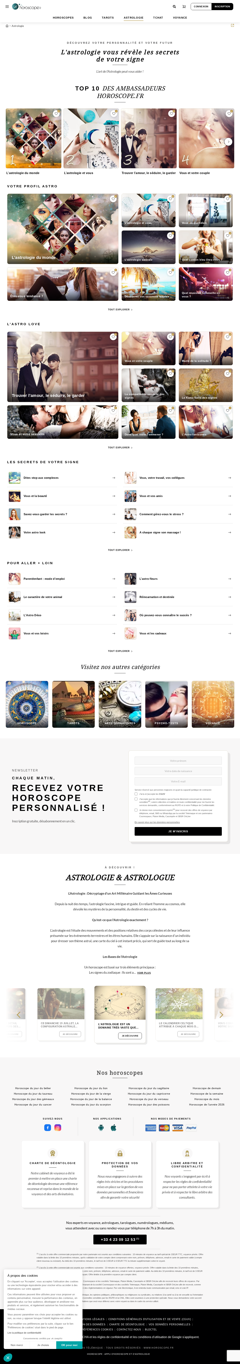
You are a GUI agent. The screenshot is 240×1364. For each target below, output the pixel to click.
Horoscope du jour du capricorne (149, 1093)
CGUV (162, 794)
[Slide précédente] (23, 1014)
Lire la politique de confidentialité (24, 1333)
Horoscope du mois (206, 1099)
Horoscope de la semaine (206, 1093)
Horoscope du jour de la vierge (91, 1093)
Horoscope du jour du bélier (33, 1088)
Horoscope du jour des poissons (149, 1104)
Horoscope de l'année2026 (207, 1104)
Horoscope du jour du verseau (149, 1099)
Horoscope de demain (207, 1088)
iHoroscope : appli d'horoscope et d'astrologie (118, 1354)
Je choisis (43, 1345)
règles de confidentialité (113, 1337)
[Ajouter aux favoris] (56, 113)
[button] (7, 1357)
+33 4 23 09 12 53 (120, 1239)
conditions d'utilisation (152, 1337)
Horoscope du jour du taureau (33, 1093)
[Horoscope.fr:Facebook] (47, 1127)
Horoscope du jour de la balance (91, 1099)
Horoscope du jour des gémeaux (33, 1099)
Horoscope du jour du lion (91, 1088)
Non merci (17, 1345)
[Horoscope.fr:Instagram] (57, 1127)
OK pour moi (69, 1345)
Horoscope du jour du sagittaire (149, 1088)
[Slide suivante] (217, 1014)
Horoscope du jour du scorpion (91, 1104)
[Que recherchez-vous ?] (174, 7)
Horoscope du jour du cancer (33, 1104)
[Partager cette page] (232, 25)
